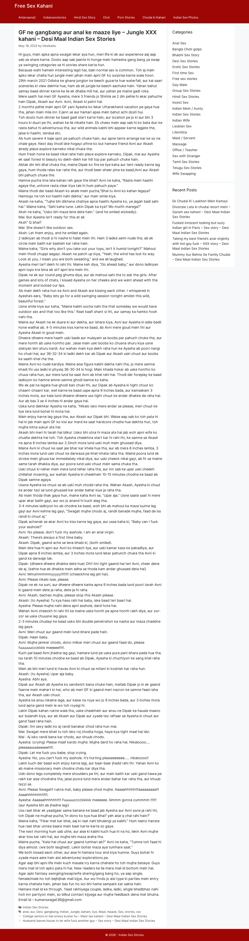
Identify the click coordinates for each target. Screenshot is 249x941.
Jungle (75, 912)
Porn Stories (126, 17)
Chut (106, 17)
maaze (112, 912)
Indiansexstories (54, 17)
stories (130, 912)
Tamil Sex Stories (185, 162)
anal (26, 912)
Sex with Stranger (186, 156)
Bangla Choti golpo (187, 49)
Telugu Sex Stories (187, 168)
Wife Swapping (184, 174)
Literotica (179, 132)
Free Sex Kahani (34, 6)
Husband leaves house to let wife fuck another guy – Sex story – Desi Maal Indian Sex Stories (89, 921)
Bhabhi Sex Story (185, 55)
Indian (64, 912)
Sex (120, 912)
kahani (85, 912)
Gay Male (179, 85)
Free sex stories (184, 79)
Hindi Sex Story (84, 17)
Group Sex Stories (186, 91)
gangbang (51, 912)
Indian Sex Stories (35, 907)
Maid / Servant (183, 138)
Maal (102, 912)
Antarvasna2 (27, 17)
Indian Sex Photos (185, 17)
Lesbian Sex (182, 126)
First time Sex (183, 73)
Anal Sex (179, 43)
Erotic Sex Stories (186, 67)
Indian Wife (181, 120)
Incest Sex (180, 102)
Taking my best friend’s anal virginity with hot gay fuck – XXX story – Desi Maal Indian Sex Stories (200, 243)
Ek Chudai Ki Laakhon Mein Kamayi (200, 201)
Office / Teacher (184, 150)
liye (94, 912)
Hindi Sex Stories (185, 97)
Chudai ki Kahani (154, 17)
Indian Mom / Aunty (187, 108)
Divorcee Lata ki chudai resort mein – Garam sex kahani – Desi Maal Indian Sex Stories (201, 212)
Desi (39, 912)
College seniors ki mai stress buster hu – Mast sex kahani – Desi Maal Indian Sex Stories (85, 916)
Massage (179, 144)
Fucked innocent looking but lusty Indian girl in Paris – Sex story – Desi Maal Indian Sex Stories (200, 228)
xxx (138, 912)
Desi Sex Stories (185, 61)
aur (32, 912)
